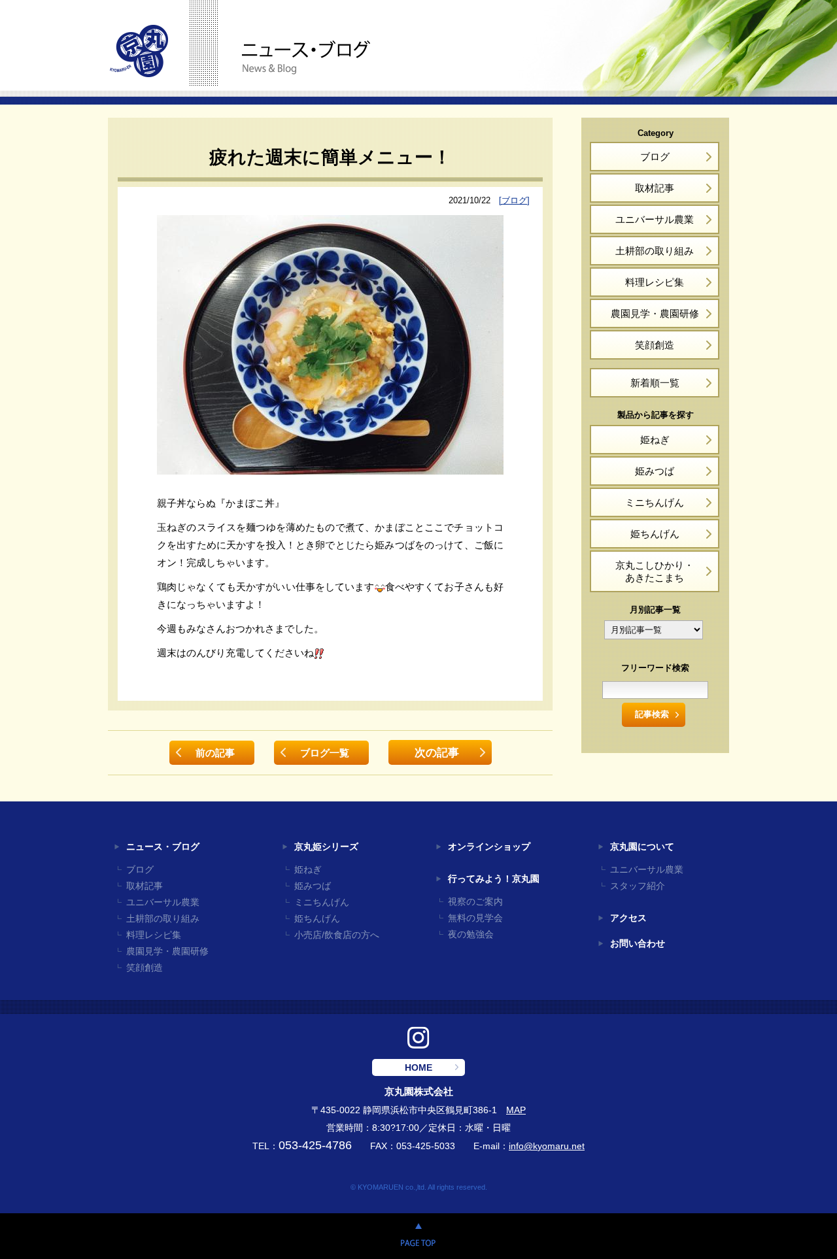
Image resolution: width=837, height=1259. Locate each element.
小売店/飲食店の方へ (336, 935)
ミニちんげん (654, 502)
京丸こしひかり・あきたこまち (654, 571)
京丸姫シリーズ (326, 847)
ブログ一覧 (324, 752)
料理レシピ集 (654, 282)
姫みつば (654, 471)
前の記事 (215, 752)
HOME (418, 1067)
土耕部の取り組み (654, 250)
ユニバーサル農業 (654, 219)
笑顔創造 (654, 344)
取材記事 (654, 187)
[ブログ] (514, 200)
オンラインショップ (489, 847)
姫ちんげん (654, 533)
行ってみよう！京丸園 (493, 879)
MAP (516, 1110)
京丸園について (642, 847)
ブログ (655, 156)
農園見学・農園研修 (655, 313)
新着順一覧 (654, 382)
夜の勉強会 (471, 934)
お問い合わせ (637, 943)
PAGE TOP (418, 1236)
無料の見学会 (475, 918)
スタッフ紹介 (637, 886)
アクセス (628, 918)
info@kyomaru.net (547, 1146)
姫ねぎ (655, 439)
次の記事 (437, 752)
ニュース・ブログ (162, 847)
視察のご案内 (475, 902)
